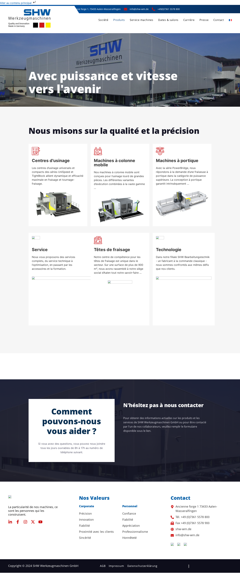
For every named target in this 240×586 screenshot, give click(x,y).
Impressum (116, 566)
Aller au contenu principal (16, 3)
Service (40, 249)
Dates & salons (168, 20)
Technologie (168, 249)
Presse (204, 20)
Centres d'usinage (51, 160)
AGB (102, 566)
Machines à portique (177, 160)
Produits (119, 20)
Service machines (141, 20)
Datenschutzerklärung (142, 566)
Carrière (188, 20)
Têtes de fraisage (112, 249)
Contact (218, 20)
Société (103, 20)
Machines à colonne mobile (114, 162)
